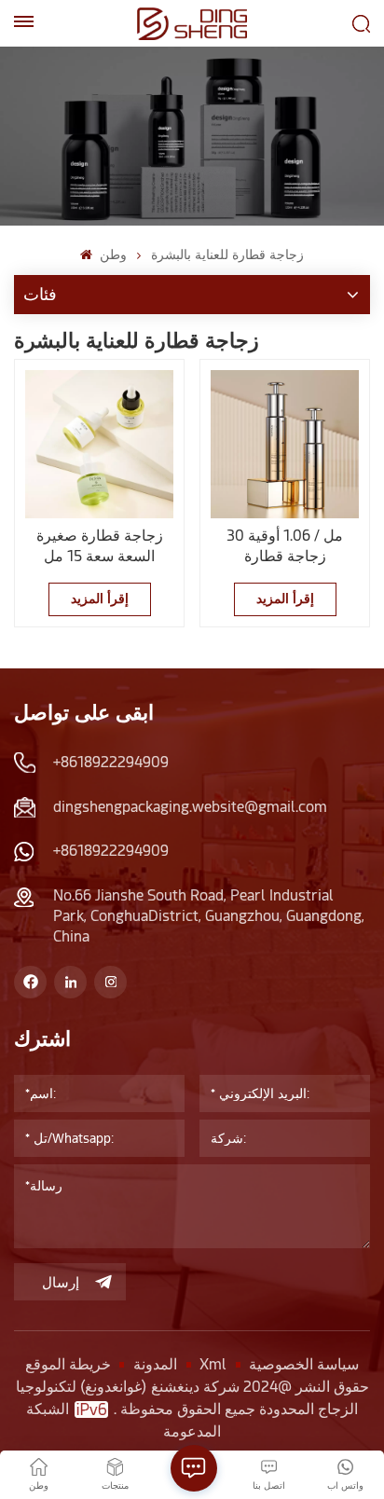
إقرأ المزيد (100, 598)
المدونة (155, 1364)
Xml (212, 1364)
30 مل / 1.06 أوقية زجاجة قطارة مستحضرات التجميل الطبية (285, 547)
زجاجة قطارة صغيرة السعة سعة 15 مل (99, 546)
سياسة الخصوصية (304, 1364)
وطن (111, 254)
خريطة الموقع (68, 1364)
